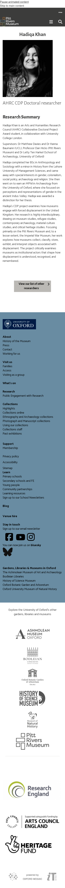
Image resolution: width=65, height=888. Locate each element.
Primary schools (12, 476)
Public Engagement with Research (23, 395)
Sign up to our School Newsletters (23, 497)
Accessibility (10, 462)
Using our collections (15, 425)
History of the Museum (16, 341)
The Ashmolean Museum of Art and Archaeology (32, 572)
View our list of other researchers (31, 286)
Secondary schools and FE (18, 481)
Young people (11, 485)
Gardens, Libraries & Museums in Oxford (29, 568)
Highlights (9, 408)
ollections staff (13, 429)
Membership (10, 448)
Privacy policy (11, 456)
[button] (60, 12)
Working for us (11, 353)
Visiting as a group (13, 375)
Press (6, 345)
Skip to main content (12, 6)
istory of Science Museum (20, 580)
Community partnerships (17, 489)
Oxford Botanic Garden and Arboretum (26, 585)
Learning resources (14, 493)
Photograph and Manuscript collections (26, 421)
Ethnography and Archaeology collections (28, 417)
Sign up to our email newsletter (21, 529)
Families (7, 366)
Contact (7, 349)
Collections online (13, 412)
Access (7, 370)
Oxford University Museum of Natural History (30, 589)
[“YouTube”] (21, 539)
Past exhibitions (12, 433)
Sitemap (7, 468)
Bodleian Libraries (13, 576)
